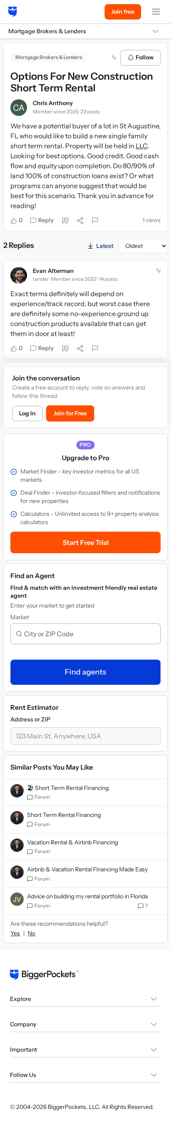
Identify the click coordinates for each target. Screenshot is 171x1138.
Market (19, 617)
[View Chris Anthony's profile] (18, 107)
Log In (27, 413)
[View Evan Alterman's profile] (18, 275)
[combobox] (89, 633)
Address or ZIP (30, 719)
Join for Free (70, 413)
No (31, 933)
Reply (46, 220)
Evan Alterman (53, 271)
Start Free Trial (86, 542)
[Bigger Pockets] (12, 12)
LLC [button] (141, 146)
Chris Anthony (53, 103)
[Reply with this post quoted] (65, 220)
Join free (122, 11)
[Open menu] (156, 11)
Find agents (85, 672)
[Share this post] (80, 220)
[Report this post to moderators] (95, 220)
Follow (145, 57)
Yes (15, 933)
